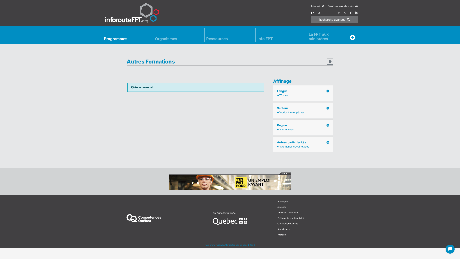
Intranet (316, 6)
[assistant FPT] (450, 249)
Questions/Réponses (287, 223)
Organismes (166, 39)
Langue (282, 93)
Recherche (332, 19)
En (319, 12)
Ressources (217, 39)
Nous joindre (283, 229)
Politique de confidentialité (290, 218)
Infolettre (281, 234)
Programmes (115, 39)
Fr (312, 12)
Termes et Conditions (287, 212)
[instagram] (345, 13)
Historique (282, 201)
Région (285, 127)
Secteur (291, 110)
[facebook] (350, 13)
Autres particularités (293, 144)
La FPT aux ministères (319, 36)
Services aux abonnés (341, 6)
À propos (281, 207)
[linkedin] (356, 13)
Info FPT (265, 39)
